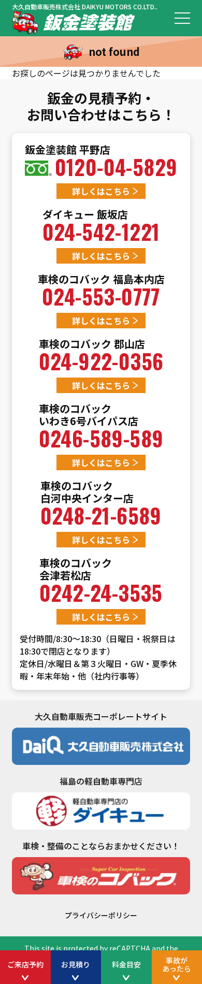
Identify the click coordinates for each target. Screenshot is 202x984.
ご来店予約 (25, 964)
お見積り (75, 964)
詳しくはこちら (101, 191)
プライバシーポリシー (101, 915)
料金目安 (126, 964)
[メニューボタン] (182, 18)
